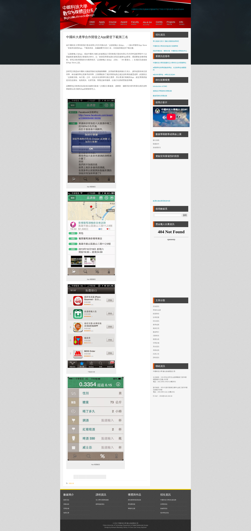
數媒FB (154, 9)
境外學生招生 (164, 513)
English (181, 9)
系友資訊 (156, 346)
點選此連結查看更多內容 (161, 201)
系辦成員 (156, 350)
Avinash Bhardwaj (116, 527)
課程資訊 (156, 357)
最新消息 (66, 500)
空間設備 (156, 343)
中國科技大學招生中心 (179, 51)
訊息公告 (71, 483)
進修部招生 (163, 508)
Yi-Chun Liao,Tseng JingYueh (137, 527)
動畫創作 (156, 144)
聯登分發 (167, 51)
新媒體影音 (157, 147)
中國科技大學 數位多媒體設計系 (128, 523)
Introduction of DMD (160, 86)
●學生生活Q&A (170, 75)
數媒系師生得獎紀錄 (160, 96)
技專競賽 (156, 317)
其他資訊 (156, 306)
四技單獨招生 (157, 51)
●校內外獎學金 (158, 75)
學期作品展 (157, 310)
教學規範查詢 (100, 504)
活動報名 (156, 336)
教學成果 (156, 325)
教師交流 (156, 328)
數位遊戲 (156, 140)
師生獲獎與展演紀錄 (134, 500)
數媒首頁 (148, 9)
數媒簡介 (156, 332)
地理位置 (66, 513)
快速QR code (173, 9)
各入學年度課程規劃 (102, 500)
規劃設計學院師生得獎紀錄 (162, 91)
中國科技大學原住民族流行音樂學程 (165, 46)
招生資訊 (156, 321)
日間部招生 (163, 504)
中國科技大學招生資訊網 (168, 500)
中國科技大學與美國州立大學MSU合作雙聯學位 (169, 63)
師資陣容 (156, 314)
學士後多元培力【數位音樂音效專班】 (166, 41)
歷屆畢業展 (131, 504)
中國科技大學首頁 (138, 9)
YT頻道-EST (163, 9)
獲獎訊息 (156, 339)
